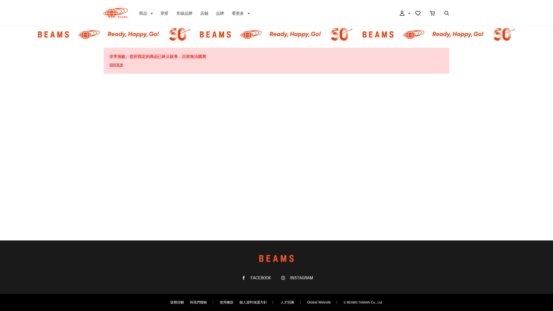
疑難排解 (177, 302)
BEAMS (115, 13)
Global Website (319, 302)
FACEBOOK (260, 278)
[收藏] (417, 14)
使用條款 (227, 302)
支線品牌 (184, 13)
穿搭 (164, 13)
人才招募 (287, 302)
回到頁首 (116, 65)
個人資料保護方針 (253, 302)
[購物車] (432, 14)
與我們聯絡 (198, 302)
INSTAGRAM (301, 278)
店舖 (204, 13)
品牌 (220, 13)
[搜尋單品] (446, 14)
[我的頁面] (404, 14)
